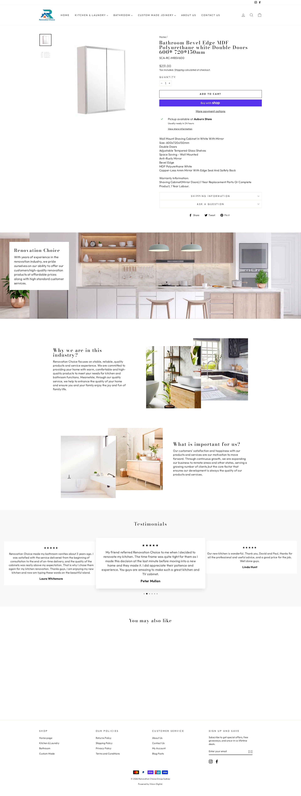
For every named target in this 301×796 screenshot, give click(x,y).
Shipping (179, 69)
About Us (157, 737)
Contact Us (158, 743)
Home (162, 36)
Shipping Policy (104, 743)
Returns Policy (103, 737)
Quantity (167, 77)
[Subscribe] (250, 751)
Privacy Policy (103, 748)
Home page (45, 737)
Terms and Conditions (108, 753)
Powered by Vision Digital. (150, 784)
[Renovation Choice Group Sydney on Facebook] (217, 761)
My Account (159, 748)
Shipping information (210, 196)
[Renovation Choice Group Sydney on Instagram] (211, 761)
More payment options (210, 111)
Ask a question (210, 204)
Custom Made (47, 753)
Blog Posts (158, 753)
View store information (180, 128)
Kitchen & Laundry (49, 743)
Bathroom (44, 748)
